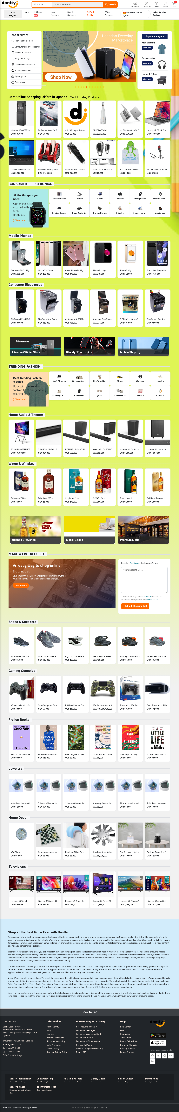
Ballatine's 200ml (45, 498)
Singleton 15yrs (72, 498)
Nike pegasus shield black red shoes (130, 656)
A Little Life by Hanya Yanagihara (157, 754)
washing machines (82, 972)
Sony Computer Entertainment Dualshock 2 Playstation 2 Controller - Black (48, 705)
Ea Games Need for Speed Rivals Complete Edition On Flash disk (48, 130)
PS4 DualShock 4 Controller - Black (75, 705)
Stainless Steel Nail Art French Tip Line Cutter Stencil (103, 852)
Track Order (125, 1038)
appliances (55, 969)
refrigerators (44, 972)
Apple (38, 984)
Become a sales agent (86, 1030)
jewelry (35, 955)
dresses (28, 958)
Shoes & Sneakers (22, 622)
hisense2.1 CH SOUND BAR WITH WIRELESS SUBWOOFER (103, 449)
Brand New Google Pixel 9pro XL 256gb (157, 270)
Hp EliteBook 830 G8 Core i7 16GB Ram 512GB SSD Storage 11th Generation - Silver (130, 130)
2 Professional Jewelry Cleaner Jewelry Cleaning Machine (130, 803)
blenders (69, 972)
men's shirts (146, 955)
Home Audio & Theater (26, 415)
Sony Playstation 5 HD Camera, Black (157, 705)
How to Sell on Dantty (129, 1041)
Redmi (57, 984)
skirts (35, 958)
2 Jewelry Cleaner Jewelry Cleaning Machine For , (75, 803)
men (77, 955)
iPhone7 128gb (99, 270)
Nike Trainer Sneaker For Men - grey (48, 656)
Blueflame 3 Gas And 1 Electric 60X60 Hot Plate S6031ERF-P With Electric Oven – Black (157, 319)
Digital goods (20, 76)
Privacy (26, 1108)
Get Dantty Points (84, 1045)
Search (112, 4)
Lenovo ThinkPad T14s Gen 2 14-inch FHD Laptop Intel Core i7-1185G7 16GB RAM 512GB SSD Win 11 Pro (21, 169)
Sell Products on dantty (86, 1027)
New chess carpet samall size (48, 852)
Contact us (125, 1034)
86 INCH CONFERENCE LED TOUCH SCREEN (21, 449)
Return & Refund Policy (57, 1052)
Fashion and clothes (23, 41)
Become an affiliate (84, 1038)
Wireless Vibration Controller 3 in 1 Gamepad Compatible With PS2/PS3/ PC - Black (21, 705)
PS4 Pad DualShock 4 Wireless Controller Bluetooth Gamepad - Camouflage (103, 705)
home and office (87, 969)
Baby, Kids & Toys (22, 58)
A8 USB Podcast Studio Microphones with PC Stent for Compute (157, 169)
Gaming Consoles (22, 671)
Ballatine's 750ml (18, 498)
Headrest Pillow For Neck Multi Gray (75, 852)
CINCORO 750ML (100, 130)
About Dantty (53, 1027)
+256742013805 (12, 1052)
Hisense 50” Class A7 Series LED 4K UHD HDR (130, 901)
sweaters (26, 955)
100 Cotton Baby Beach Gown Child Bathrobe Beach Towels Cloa (130, 169)
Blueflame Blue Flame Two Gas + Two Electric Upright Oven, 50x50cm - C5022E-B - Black (103, 319)
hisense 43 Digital (19, 901)
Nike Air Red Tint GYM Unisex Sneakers (157, 656)
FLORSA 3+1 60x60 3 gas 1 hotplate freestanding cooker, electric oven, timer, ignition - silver (130, 319)
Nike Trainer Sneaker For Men (21, 656)
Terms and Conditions (11, 1108)
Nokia (10, 984)
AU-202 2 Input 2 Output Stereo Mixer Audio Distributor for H (75, 130)
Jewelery (15, 769)
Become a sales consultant (88, 1034)
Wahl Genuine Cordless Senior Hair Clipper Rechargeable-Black (75, 169)
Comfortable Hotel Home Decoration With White (130, 852)
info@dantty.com (13, 1044)
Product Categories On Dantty (89, 1049)
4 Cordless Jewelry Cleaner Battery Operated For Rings (21, 803)
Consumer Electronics (24, 64)
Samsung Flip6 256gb (20, 270)
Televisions (19, 82)
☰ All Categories (13, 14)
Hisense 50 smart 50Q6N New (157, 901)
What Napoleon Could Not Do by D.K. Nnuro (48, 754)
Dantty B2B (81, 1052)
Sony (44, 984)
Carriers (50, 1034)
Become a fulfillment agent (88, 1041)
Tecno (32, 984)
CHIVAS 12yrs (99, 498)
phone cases (113, 987)
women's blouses (16, 958)
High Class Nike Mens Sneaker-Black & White (75, 656)
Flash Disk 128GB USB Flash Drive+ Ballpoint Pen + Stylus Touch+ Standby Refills (103, 169)
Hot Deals (38, 13)
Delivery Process (127, 1049)
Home (26, 12)
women (83, 955)
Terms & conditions (55, 1038)
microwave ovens (29, 972)
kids (93, 955)
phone (61, 978)
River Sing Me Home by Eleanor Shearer (75, 754)
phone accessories (64, 987)
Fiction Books (19, 720)
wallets (11, 960)
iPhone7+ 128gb (45, 270)
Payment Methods (128, 1045)
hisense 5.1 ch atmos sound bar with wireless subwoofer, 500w (157, 449)
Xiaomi (50, 984)
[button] (47, 60)
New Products (55, 13)
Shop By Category (71, 13)
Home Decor (18, 818)
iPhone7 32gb (126, 270)
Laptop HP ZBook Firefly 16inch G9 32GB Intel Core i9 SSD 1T (157, 130)
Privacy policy (53, 1049)
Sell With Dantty (90, 13)
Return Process (127, 1052)
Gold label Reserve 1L (156, 498)
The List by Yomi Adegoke (21, 754)
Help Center (125, 1027)
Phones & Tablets (22, 53)
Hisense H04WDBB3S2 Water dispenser (21, 130)
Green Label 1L (126, 498)
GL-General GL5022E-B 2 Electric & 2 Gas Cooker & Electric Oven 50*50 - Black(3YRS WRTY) (75, 319)
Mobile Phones (20, 236)
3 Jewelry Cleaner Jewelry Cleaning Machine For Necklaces (103, 803)
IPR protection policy (56, 1041)
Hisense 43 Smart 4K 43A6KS (75, 901)
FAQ (122, 1030)
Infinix (26, 984)
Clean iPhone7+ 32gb (74, 270)
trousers (165, 955)
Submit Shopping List (135, 606)
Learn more (21, 585)
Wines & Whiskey (21, 464)
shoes (18, 955)
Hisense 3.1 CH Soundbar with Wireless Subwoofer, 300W (130, 449)
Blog (49, 1030)
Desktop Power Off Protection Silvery (157, 852)
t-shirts (156, 955)
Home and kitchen (22, 70)
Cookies (33, 1108)
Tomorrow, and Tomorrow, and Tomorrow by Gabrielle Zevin (103, 754)
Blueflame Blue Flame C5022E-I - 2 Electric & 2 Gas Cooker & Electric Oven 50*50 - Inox (48, 319)
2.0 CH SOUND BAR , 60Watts (48, 449)
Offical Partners (109, 13)
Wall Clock (15, 852)
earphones (127, 987)
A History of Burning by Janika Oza (130, 754)
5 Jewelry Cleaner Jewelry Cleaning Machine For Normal (48, 803)
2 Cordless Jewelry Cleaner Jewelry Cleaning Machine (157, 803)
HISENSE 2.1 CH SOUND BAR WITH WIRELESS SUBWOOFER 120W (75, 449)
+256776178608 (12, 1048)
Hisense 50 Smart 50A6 (103, 901)
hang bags (160, 958)
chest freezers (57, 972)
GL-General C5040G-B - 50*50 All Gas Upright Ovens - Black (21, 319)
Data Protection (54, 1045)
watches (141, 958)
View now (147, 48)
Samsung (18, 984)
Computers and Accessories (27, 47)
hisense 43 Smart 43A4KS (48, 901)
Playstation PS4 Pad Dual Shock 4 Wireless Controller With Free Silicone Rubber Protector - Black (130, 705)
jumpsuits (43, 958)
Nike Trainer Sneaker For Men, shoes (103, 656)
